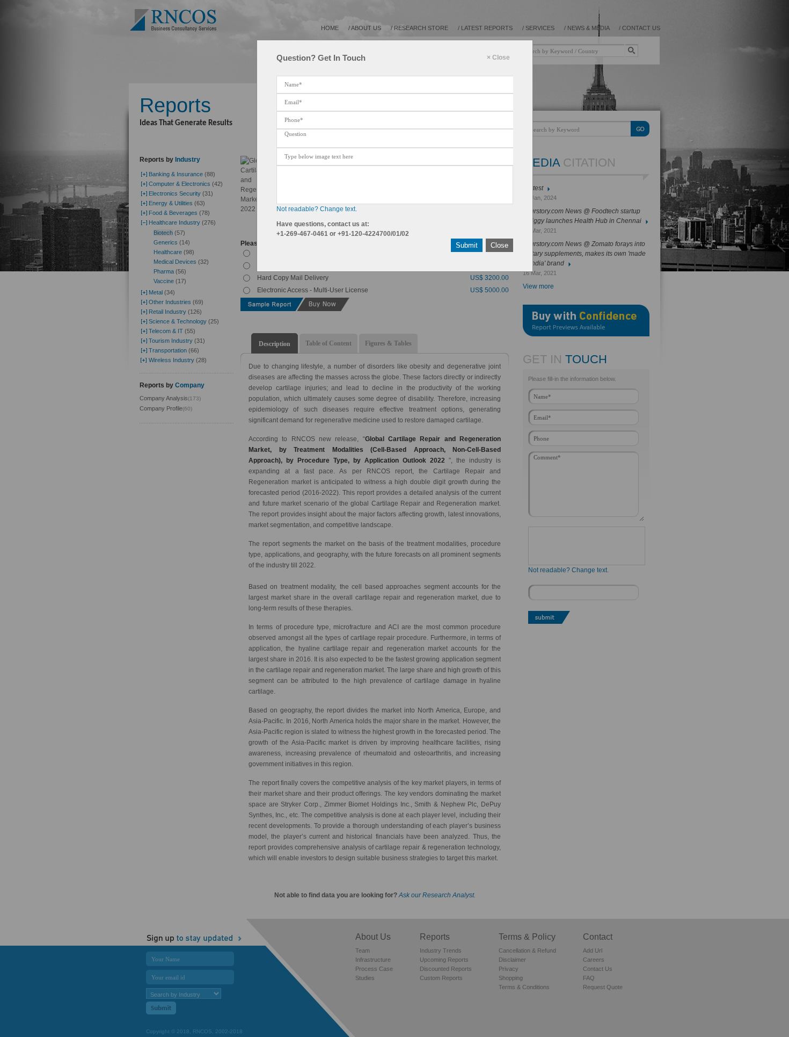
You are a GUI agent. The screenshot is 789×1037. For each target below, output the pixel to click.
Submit (467, 245)
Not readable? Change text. (316, 209)
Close (499, 245)
